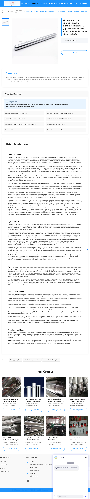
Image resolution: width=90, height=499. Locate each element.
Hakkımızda (3, 465)
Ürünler (34, 3)
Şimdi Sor (75, 52)
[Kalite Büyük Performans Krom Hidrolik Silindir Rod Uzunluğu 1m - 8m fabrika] (34, 426)
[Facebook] (88, 249)
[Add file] (55, 496)
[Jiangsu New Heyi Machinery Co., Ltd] (12, 3)
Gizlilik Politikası (15, 490)
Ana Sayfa (25, 3)
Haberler (82, 3)
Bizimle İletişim (4, 471)
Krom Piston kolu (18, 11)
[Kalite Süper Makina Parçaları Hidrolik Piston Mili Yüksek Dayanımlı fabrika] (78, 387)
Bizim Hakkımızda (53, 3)
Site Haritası (25, 490)
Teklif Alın (73, 3)
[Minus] (86, 457)
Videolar (44, 3)
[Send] (85, 496)
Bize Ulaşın (63, 3)
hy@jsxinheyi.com (35, 476)
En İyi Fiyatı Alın (12, 410)
